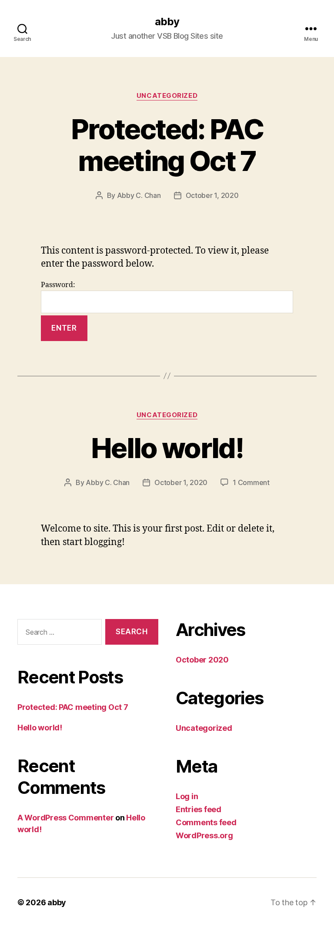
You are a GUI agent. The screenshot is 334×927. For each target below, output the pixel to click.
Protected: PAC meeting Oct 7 (167, 144)
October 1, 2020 (212, 195)
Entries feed (198, 809)
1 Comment (251, 482)
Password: (58, 285)
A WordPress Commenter (65, 817)
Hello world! (167, 448)
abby (167, 22)
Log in (187, 796)
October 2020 (202, 659)
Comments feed (206, 822)
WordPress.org (204, 835)
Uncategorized (167, 96)
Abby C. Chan (139, 195)
